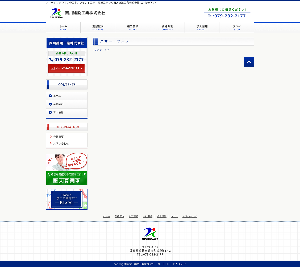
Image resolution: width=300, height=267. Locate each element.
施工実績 (133, 216)
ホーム (57, 95)
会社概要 (58, 136)
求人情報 (58, 112)
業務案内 (58, 104)
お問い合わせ (61, 143)
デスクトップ (102, 50)
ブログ (174, 216)
